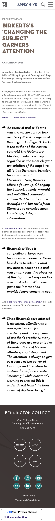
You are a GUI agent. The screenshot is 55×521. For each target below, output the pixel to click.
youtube (38, 477)
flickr (16, 484)
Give (35, 461)
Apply (35, 445)
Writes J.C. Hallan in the (18, 117)
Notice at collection (15, 517)
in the (24, 302)
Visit (20, 461)
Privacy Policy (27, 495)
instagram (27, 477)
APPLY (22, 4)
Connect (20, 445)
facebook (16, 477)
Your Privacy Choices (24, 512)
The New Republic (13, 228)
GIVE (33, 4)
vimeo (38, 484)
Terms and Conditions (27, 500)
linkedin (27, 484)
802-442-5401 (27, 428)
